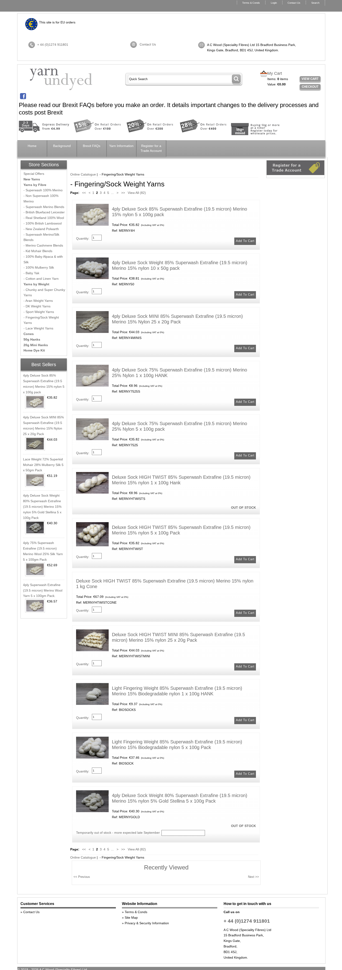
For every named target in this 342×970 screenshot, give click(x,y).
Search (315, 2)
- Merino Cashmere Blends (43, 245)
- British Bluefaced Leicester (44, 212)
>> (123, 193)
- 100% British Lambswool (42, 223)
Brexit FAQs (91, 146)
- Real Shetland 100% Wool (43, 218)
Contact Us (294, 2)
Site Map (131, 917)
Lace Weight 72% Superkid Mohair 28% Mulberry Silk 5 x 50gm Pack (43, 464)
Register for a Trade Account (151, 148)
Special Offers (33, 174)
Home (32, 146)
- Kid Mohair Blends (37, 251)
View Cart (310, 79)
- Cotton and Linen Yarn (41, 278)
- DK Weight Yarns (36, 306)
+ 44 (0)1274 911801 (52, 44)
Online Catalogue (83, 174)
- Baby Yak (31, 273)
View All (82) (136, 193)
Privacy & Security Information (147, 923)
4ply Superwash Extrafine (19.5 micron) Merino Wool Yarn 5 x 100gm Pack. (42, 590)
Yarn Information (121, 146)
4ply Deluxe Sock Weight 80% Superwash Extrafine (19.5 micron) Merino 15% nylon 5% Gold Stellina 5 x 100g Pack (42, 506)
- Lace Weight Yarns (38, 328)
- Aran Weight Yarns (38, 301)
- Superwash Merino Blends (43, 207)
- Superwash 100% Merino (43, 190)
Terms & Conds (251, 2)
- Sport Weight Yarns (38, 312)
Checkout (310, 86)
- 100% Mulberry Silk (38, 267)
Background (62, 146)
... (112, 193)
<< (84, 193)
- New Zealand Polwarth (41, 229)
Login (274, 2)
